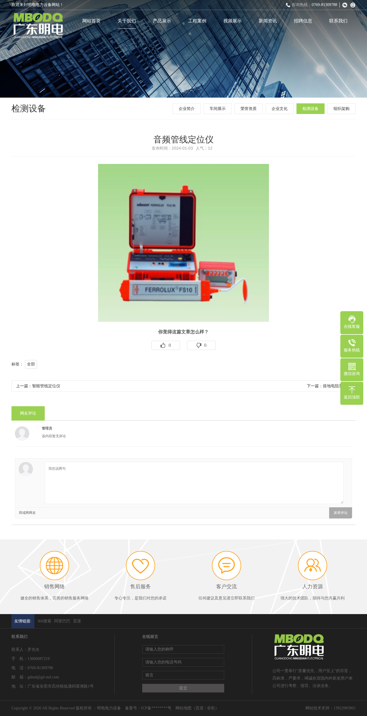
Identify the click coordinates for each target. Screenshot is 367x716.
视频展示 (232, 20)
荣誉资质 (249, 109)
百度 (77, 621)
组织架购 (341, 109)
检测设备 (310, 109)
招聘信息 (303, 20)
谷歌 (211, 708)
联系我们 (338, 20)
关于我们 (127, 20)
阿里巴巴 (62, 621)
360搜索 (44, 621)
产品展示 (162, 20)
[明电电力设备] (37, 26)
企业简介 (187, 109)
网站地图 (183, 708)
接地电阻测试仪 (337, 386)
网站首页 (91, 20)
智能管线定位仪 (46, 386)
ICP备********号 (156, 708)
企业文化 (280, 109)
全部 (31, 364)
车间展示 (218, 109)
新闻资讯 (268, 20)
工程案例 (197, 20)
